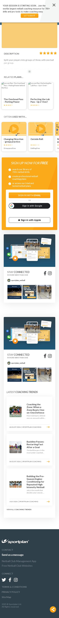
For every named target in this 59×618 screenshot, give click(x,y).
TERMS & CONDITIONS (14, 586)
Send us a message (12, 554)
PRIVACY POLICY (11, 592)
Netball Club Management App (19, 561)
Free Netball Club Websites (17, 565)
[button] (29, 220)
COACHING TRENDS (22, 509)
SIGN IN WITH (29, 195)
